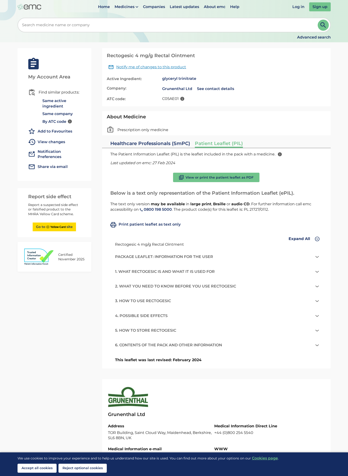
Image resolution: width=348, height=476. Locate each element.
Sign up (319, 6)
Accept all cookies (37, 468)
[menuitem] (104, 6)
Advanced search (314, 37)
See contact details (215, 88)
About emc (214, 6)
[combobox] (168, 25)
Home (104, 6)
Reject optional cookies (82, 468)
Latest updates (184, 6)
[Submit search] (323, 25)
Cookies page (265, 458)
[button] (126, 6)
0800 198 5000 (157, 209)
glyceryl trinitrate (179, 78)
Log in (298, 6)
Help (234, 6)
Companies (154, 6)
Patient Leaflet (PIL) (219, 143)
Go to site (54, 227)
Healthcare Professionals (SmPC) (150, 143)
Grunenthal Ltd (177, 88)
